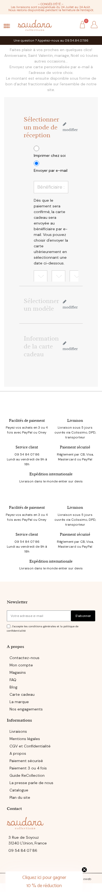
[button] (70, 25)
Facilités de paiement (27, 420)
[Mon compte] (94, 25)
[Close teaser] (84, 869)
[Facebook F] (40, 865)
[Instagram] (51, 865)
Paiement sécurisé (75, 447)
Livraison (75, 420)
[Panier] (82, 25)
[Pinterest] (62, 865)
